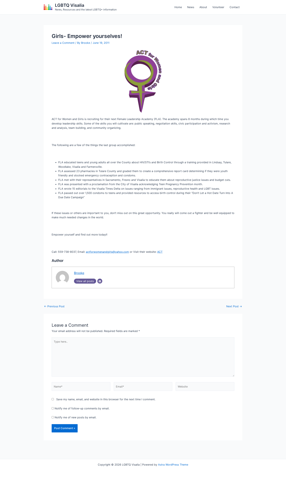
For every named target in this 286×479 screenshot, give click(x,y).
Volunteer (218, 7)
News (190, 7)
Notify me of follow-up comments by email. (82, 408)
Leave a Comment (63, 42)
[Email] (99, 281)
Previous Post (54, 306)
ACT (160, 251)
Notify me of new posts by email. (75, 417)
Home (178, 7)
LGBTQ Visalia (69, 5)
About (203, 7)
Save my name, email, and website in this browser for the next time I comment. (105, 399)
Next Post (234, 306)
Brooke (79, 273)
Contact (235, 7)
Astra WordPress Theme (173, 464)
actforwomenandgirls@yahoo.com (107, 251)
